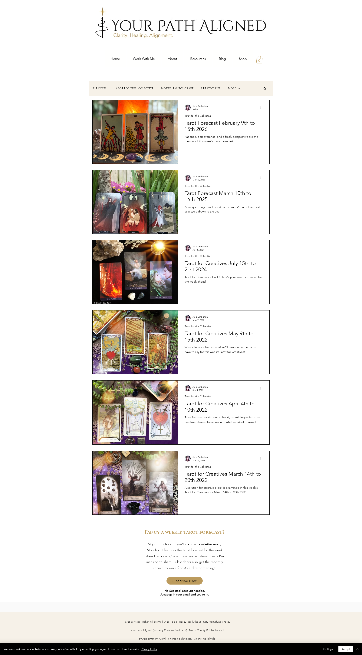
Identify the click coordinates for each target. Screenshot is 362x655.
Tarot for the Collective (133, 88)
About (197, 621)
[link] (259, 59)
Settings (328, 649)
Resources (185, 621)
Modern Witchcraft (177, 88)
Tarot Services (132, 621)
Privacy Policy (149, 649)
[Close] (357, 649)
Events (157, 621)
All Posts (99, 88)
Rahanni (147, 621)
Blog (174, 621)
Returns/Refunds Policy (216, 621)
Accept (346, 649)
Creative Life (210, 88)
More (232, 88)
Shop (166, 621)
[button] (144, 58)
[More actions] (262, 107)
